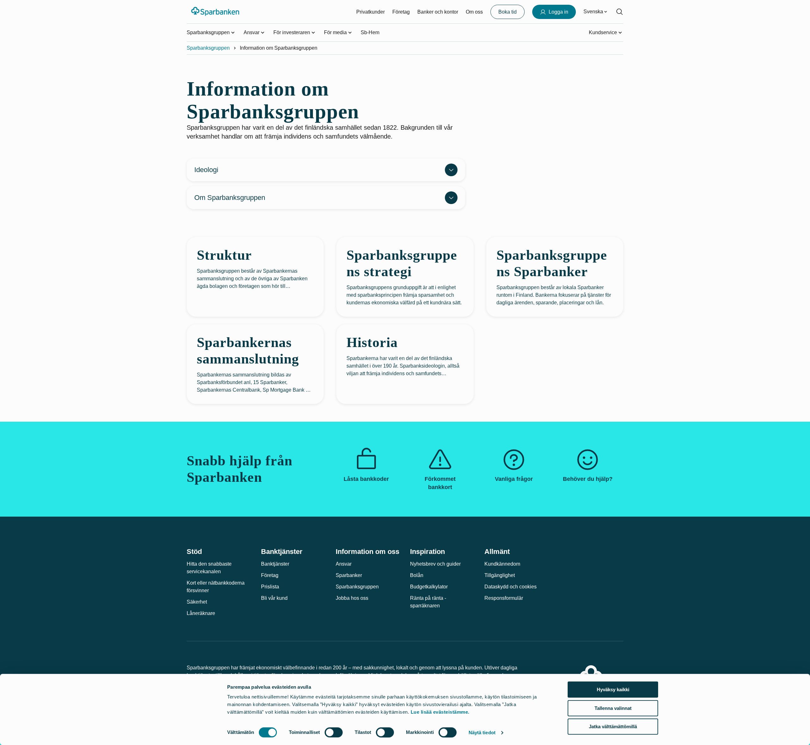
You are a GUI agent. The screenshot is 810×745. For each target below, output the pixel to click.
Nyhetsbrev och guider (435, 564)
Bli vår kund (274, 598)
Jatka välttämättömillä (613, 726)
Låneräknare (201, 613)
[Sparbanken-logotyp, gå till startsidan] (216, 12)
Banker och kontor (437, 12)
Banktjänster (275, 564)
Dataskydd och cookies (510, 586)
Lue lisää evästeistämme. (440, 712)
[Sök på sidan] (619, 11)
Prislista (270, 586)
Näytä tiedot (482, 732)
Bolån (416, 575)
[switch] (334, 732)
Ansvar (344, 564)
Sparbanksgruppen (208, 48)
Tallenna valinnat (613, 708)
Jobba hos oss (352, 598)
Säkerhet (197, 602)
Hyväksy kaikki (613, 689)
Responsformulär (503, 598)
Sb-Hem (370, 32)
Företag (401, 12)
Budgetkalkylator (429, 586)
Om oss (474, 12)
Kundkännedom (502, 564)
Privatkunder (370, 12)
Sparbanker (349, 575)
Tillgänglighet (499, 575)
